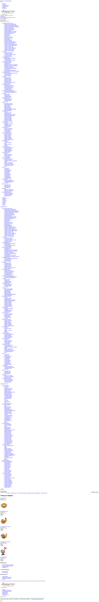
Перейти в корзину (4, 492)
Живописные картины (8, 389)
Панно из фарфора (8, 83)
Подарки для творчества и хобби (8, 90)
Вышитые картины (8, 77)
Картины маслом (8, 81)
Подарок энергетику (8, 486)
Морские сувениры (8, 117)
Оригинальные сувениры (9, 450)
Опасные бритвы (8, 151)
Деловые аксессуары (8, 388)
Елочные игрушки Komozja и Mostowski (12, 25)
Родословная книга (8, 88)
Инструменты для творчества (10, 92)
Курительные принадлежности (10, 114)
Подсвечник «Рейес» (4, 511)
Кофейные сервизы (8, 282)
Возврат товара (5, 571)
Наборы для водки (8, 136)
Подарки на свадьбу (4, 202)
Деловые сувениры (8, 112)
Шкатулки (4, 188)
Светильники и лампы (8, 165)
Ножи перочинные (8, 433)
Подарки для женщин (4, 198)
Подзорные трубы (8, 398)
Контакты (4, 7)
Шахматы (6, 145)
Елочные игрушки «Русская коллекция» (12, 26)
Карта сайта (4, 567)
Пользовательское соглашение (7, 565)
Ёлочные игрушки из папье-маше (10, 31)
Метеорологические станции (10, 115)
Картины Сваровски (8, 40)
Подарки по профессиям (6, 473)
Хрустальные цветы (8, 73)
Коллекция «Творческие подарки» (11, 42)
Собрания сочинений (8, 89)
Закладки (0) (4, 8)
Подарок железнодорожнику (10, 477)
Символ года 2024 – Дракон (9, 48)
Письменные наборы (8, 305)
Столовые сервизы (8, 281)
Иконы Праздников (8, 293)
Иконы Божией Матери (9, 104)
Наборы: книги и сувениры (9, 85)
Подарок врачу (7, 476)
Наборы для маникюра (9, 150)
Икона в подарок (7, 390)
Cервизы (4, 93)
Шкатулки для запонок (9, 189)
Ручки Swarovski (7, 173)
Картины (4, 76)
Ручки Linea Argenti (8, 169)
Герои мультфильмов (8, 30)
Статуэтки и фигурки (8, 440)
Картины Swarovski (8, 79)
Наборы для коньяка (8, 137)
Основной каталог (3, 206)
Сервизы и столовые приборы (10, 454)
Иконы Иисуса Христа (9, 103)
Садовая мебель (7, 343)
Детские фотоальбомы (8, 180)
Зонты (6, 405)
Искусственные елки (8, 39)
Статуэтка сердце (3, 556)
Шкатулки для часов (8, 191)
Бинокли (6, 153)
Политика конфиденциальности (8, 564)
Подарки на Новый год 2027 (7, 208)
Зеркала (6, 161)
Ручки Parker (7, 172)
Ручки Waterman (7, 176)
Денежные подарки (8, 62)
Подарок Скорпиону (8, 470)
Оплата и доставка (5, 5)
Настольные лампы (8, 118)
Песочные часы (7, 187)
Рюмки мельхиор (8, 59)
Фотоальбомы (4, 179)
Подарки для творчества (9, 435)
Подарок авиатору (8, 474)
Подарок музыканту (8, 479)
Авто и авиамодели (8, 424)
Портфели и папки (8, 125)
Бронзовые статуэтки (8, 56)
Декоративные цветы (6, 257)
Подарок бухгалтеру (8, 475)
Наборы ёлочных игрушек (9, 33)
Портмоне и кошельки (8, 124)
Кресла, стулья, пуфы (8, 163)
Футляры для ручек (8, 178)
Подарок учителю (8, 485)
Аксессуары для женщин (9, 147)
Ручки (3, 167)
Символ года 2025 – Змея (9, 49)
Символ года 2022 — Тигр (9, 47)
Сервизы (6, 414)
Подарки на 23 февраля (9, 193)
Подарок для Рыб (8, 465)
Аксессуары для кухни (9, 128)
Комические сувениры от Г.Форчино (11, 64)
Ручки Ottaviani (7, 171)
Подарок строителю (8, 484)
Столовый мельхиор (6, 57)
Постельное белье (8, 100)
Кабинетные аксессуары (6, 110)
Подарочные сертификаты (7, 577)
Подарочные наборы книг (9, 87)
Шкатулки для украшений (9, 190)
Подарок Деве (7, 464)
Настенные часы (7, 185)
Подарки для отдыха (6, 152)
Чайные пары (7, 95)
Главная (3, 3)
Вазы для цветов (7, 404)
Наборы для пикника (8, 155)
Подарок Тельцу (7, 472)
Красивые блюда (7, 130)
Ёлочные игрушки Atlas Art (9, 28)
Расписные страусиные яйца (10, 67)
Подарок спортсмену (8, 483)
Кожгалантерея (5, 121)
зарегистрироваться (7, 0)
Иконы (3, 102)
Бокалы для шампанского (9, 445)
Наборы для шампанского (9, 139)
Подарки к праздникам (6, 192)
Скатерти (6, 101)
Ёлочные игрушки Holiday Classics (11, 24)
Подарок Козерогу (8, 466)
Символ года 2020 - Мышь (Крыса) (11, 45)
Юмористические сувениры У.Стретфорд (12, 71)
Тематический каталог (4, 383)
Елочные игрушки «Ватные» (10, 29)
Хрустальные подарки (8, 457)
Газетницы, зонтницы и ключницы (11, 160)
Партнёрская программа (6, 578)
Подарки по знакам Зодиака (7, 461)
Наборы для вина (8, 134)
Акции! (3, 204)
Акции (3, 579)
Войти (1, 0)
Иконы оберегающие (8, 109)
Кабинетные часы (8, 113)
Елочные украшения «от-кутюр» (10, 32)
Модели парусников (8, 116)
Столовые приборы (8, 60)
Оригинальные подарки (6, 61)
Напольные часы (7, 184)
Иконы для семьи (8, 107)
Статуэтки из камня (8, 55)
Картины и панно (8, 407)
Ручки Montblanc (7, 170)
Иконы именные (7, 106)
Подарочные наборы (8, 397)
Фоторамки (7, 182)
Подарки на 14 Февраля (9, 379)
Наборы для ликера (8, 138)
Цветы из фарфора (8, 75)
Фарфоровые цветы (8, 418)
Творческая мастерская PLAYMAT (11, 91)
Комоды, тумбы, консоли (9, 162)
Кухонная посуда (5, 127)
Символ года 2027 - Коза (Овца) (10, 209)
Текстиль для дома (8, 417)
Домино (6, 141)
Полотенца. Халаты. (8, 99)
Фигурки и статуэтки (8, 306)
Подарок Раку (7, 469)
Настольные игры (5, 140)
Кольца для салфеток (8, 129)
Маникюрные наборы (8, 409)
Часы (3, 183)
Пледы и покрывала (8, 98)
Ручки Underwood (8, 174)
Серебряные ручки (8, 177)
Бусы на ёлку (7, 221)
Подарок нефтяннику (8, 480)
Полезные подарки (8, 439)
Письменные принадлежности (10, 410)
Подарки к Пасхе (8, 195)
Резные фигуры (7, 38)
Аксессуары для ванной (9, 158)
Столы (6, 166)
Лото (5, 143)
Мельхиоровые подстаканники (10, 58)
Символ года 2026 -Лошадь (9, 50)
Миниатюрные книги (8, 270)
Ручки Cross (7, 355)
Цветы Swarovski (8, 74)
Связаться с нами (5, 566)
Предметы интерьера (6, 157)
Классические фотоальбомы (9, 367)
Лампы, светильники (8, 449)
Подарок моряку (7, 478)
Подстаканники (7, 131)
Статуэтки (4, 51)
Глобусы (6, 111)
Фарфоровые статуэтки (9, 52)
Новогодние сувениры (9, 37)
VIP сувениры (7, 386)
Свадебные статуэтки (8, 452)
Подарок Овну (7, 468)
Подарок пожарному (8, 481)
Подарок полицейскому (9, 482)
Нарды (6, 331)
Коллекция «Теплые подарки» (10, 41)
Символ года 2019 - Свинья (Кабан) (11, 44)
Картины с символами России (10, 82)
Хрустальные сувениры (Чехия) (10, 70)
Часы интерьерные (8, 442)
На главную (2, 498)
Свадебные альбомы (8, 181)
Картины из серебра (8, 80)
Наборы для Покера (8, 330)
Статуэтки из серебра (8, 53)
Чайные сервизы (7, 94)
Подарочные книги (5, 269)
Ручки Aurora (7, 354)
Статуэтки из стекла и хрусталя (10, 54)
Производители (5, 6)
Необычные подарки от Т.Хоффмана (11, 65)
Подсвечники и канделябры (9, 164)
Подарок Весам (7, 463)
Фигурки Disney (7, 69)
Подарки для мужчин (4, 200)
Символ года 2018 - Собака (9, 43)
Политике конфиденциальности (37, 599)
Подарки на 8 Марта (8, 194)
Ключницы (6, 123)
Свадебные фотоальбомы (9, 453)
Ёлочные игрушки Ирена (9, 27)
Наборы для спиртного (6, 319)
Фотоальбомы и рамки (8, 441)
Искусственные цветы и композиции (11, 72)
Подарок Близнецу (8, 462)
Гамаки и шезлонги (8, 154)
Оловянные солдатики (8, 66)
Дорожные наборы (8, 148)
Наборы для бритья (8, 149)
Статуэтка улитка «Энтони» (5, 526)
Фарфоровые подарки (8, 455)
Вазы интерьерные (8, 159)
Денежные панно (8, 78)
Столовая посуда (7, 416)
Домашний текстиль (6, 97)
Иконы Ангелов (7, 105)
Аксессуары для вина (8, 133)
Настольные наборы (8, 119)
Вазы (5, 446)
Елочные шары (7, 34)
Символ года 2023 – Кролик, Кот (10, 233)
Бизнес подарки (3, 203)
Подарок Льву (7, 467)
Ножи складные (7, 342)
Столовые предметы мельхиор (10, 245)
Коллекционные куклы (9, 36)
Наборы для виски (8, 135)
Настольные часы (8, 186)
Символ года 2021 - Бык (9, 46)
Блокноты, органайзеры (9, 122)
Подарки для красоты (6, 146)
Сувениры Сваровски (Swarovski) (10, 68)
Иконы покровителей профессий (10, 294)
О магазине (4, 4)
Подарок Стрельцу (8, 471)
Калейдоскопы (7, 63)
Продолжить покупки (95, 492)
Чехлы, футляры (7, 126)
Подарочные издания (8, 86)
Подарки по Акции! (6, 460)
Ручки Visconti (7, 175)
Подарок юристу (7, 487)
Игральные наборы (8, 142)
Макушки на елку (8, 35)
